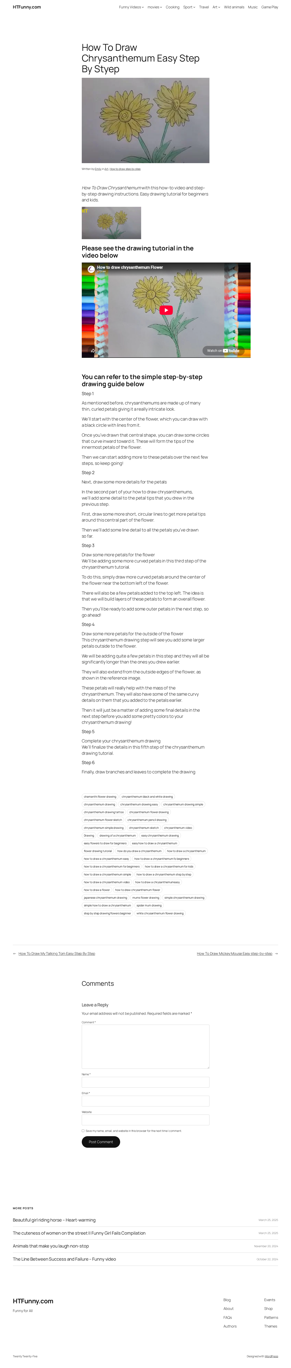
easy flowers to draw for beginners (105, 843)
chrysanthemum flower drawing (149, 812)
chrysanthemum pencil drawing (146, 820)
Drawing (89, 835)
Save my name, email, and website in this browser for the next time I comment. (134, 1131)
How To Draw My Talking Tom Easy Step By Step (57, 953)
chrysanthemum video (178, 828)
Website (87, 1112)
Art (106, 169)
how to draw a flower (97, 890)
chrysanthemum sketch (144, 828)
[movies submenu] (161, 7)
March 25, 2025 (268, 1220)
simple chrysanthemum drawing (184, 897)
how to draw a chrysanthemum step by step (164, 874)
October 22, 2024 (267, 1259)
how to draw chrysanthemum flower (137, 890)
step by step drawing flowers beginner (107, 913)
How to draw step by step (125, 169)
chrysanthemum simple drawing (104, 828)
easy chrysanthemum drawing (160, 835)
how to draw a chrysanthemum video (107, 882)
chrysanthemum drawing (99, 804)
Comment (89, 1022)
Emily (98, 169)
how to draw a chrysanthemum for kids (169, 866)
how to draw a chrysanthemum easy (106, 859)
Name (86, 1074)
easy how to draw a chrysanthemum (154, 843)
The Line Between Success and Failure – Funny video (64, 1259)
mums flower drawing (145, 897)
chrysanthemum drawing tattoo (104, 812)
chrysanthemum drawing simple (183, 804)
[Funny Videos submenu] (143, 7)
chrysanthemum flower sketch (103, 820)
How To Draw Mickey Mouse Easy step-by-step (234, 953)
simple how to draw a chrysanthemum (107, 905)
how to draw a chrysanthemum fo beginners (161, 859)
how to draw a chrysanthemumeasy (157, 882)
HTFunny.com (27, 7)
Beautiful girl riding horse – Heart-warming (54, 1220)
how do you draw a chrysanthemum (139, 851)
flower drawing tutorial (98, 851)
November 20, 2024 (266, 1246)
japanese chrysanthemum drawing (105, 897)
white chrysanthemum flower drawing (160, 913)
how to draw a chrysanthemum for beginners (112, 866)
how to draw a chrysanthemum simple (107, 874)
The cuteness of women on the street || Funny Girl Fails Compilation (79, 1233)
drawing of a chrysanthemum (118, 835)
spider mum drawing (149, 905)
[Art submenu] (219, 7)
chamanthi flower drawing (100, 796)
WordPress (271, 1356)
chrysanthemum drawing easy (139, 804)
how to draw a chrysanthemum (186, 851)
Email (86, 1093)
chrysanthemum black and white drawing (147, 796)
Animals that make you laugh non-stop (51, 1246)
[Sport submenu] (194, 7)
